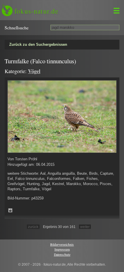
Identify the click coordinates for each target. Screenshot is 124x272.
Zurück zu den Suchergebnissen (38, 44)
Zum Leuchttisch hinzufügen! (10, 210)
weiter (85, 227)
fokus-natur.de (36, 11)
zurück (33, 227)
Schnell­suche (17, 28)
